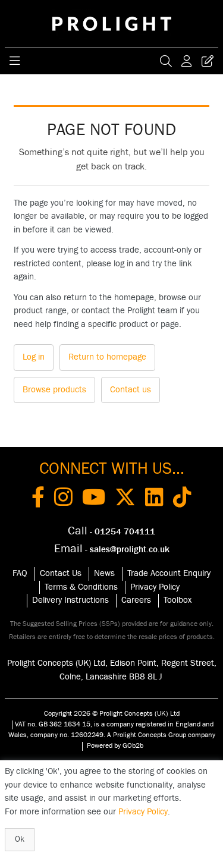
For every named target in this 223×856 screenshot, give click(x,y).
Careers (136, 600)
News (104, 573)
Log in (34, 357)
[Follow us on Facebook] (38, 499)
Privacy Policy (155, 587)
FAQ (19, 573)
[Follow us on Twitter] (125, 499)
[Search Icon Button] (166, 61)
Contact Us (60, 573)
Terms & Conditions (81, 587)
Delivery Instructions (70, 600)
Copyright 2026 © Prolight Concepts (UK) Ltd (112, 713)
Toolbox (177, 600)
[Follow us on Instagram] (63, 499)
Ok (19, 839)
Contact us (130, 390)
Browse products (54, 390)
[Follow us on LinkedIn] (154, 499)
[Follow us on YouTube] (93, 499)
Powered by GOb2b (115, 745)
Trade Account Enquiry (169, 573)
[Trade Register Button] (207, 61)
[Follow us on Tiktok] (182, 499)
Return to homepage (107, 357)
